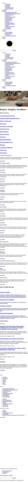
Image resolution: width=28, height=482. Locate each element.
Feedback (5, 473)
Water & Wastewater (9, 14)
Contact (4, 38)
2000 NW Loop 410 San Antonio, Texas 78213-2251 (14, 415)
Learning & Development (10, 35)
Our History (7, 5)
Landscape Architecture (10, 26)
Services (4, 11)
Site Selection (8, 28)
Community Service (9, 7)
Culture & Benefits (9, 8)
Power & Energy (8, 20)
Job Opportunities (9, 32)
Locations (5, 10)
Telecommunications (9, 22)
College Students (8, 33)
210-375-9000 (5, 414)
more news (2, 323)
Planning (7, 25)
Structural (7, 21)
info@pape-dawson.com (8, 412)
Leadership (7, 6)
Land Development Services (11, 12)
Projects (4, 29)
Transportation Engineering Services (12, 13)
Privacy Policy (6, 472)
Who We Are (8, 4)
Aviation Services (8, 18)
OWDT (10, 475)
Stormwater (7, 15)
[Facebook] (10, 467)
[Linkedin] (10, 457)
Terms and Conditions (7, 470)
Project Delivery (8, 19)
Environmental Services (10, 24)
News (4, 36)
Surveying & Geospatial (10, 17)
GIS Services (8, 27)
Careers (4, 381)
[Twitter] (10, 447)
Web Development (4, 475)
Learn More (2, 161)
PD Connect (7, 34)
